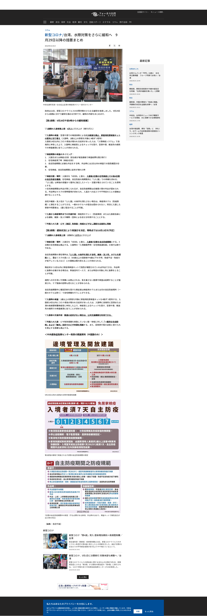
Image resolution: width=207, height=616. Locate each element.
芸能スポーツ (95, 22)
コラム (115, 22)
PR (130, 22)
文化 (86, 22)
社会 (69, 22)
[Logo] (103, 14)
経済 (74, 22)
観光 (80, 22)
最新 (52, 22)
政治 (58, 22)
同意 (138, 611)
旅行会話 (123, 22)
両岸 (63, 22)
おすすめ (106, 22)
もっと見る (83, 577)
